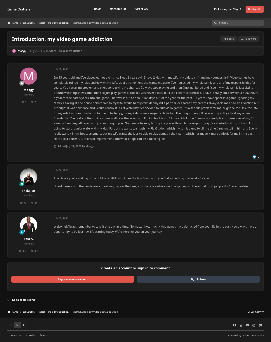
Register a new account (73, 279)
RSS (44, 335)
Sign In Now (198, 279)
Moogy (22, 51)
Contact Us (16, 335)
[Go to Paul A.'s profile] (28, 225)
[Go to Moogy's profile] (14, 51)
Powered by (246, 335)
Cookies (30, 335)
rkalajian (28, 191)
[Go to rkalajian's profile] (28, 177)
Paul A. (29, 239)
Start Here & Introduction (65, 51)
